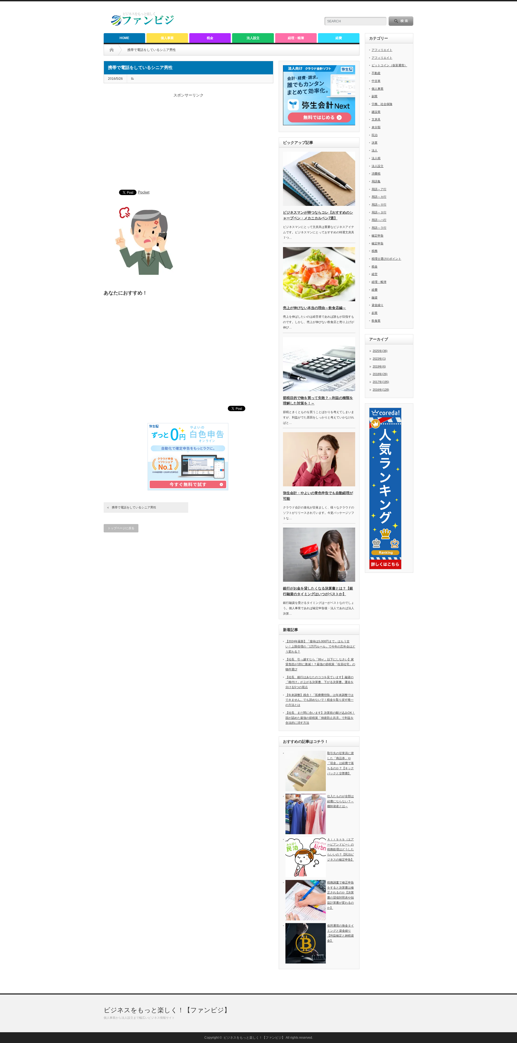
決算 (375, 142)
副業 (375, 96)
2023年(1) (379, 358)
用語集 (376, 181)
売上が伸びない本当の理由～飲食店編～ (314, 308)
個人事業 (167, 38)
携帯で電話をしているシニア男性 (134, 507)
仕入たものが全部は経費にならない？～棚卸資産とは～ (340, 801)
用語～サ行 (379, 204)
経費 (339, 38)
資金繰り (377, 305)
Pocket (143, 192)
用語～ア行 (379, 189)
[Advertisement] (188, 144)
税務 (375, 250)
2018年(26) (380, 374)
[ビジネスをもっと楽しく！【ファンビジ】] (143, 24)
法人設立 (253, 38)
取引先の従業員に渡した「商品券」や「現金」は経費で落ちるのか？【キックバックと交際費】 (340, 763)
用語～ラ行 (379, 227)
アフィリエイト (382, 49)
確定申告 (377, 235)
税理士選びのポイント (386, 258)
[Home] (115, 49)
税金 (210, 38)
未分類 (376, 127)
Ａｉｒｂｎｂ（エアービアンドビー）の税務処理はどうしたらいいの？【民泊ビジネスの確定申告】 (340, 849)
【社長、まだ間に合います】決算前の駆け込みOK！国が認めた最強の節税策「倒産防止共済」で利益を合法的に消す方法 (320, 717)
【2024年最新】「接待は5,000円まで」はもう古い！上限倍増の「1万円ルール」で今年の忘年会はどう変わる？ (320, 646)
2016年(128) (381, 389)
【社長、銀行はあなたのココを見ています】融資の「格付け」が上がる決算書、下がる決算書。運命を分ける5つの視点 (319, 682)
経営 (375, 274)
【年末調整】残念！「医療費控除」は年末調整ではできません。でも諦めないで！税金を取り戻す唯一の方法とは (319, 699)
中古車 (376, 80)
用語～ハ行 (379, 219)
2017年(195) (381, 381)
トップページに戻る (121, 528)
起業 (375, 312)
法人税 (376, 158)
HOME (124, 38)
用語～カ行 (379, 196)
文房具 (376, 119)
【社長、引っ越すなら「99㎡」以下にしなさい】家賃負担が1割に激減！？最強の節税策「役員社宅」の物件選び (320, 664)
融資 (375, 297)
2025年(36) (380, 350)
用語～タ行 (379, 212)
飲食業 (376, 320)
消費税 (376, 173)
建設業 (376, 111)
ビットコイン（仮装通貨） (389, 65)
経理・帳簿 (296, 38)
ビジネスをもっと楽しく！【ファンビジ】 (167, 1010)
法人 (375, 150)
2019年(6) (379, 366)
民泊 (375, 135)
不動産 (376, 73)
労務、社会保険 (382, 104)
